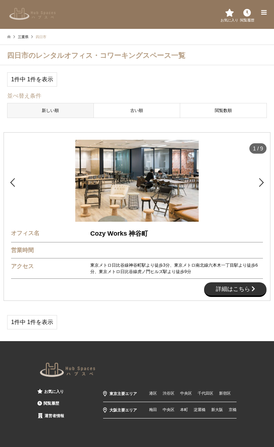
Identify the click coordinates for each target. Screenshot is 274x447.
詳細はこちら (234, 289)
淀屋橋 (200, 409)
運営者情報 (54, 415)
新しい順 (50, 110)
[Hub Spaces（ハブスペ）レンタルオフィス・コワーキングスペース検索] (32, 13)
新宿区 (225, 393)
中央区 (186, 393)
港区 (153, 393)
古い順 (136, 110)
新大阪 (217, 409)
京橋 (233, 409)
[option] (137, 181)
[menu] (263, 12)
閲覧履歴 (51, 403)
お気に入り (54, 391)
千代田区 (205, 393)
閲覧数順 (223, 110)
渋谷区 (168, 393)
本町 (184, 409)
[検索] (247, 12)
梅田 (153, 409)
